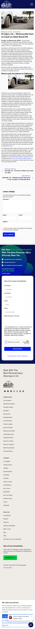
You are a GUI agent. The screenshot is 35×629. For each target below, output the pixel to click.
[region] (17, 614)
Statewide (6, 505)
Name (5, 215)
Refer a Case (7, 529)
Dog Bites (6, 410)
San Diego (6, 475)
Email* (6, 300)
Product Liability (7, 424)
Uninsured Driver (8, 451)
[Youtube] (4, 391)
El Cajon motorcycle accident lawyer (21, 158)
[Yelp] (17, 391)
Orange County (7, 464)
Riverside (5, 478)
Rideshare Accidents (9, 403)
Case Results (7, 515)
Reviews (5, 519)
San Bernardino (7, 471)
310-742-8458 (8, 271)
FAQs (4, 535)
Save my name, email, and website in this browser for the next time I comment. (17, 229)
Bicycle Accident (8, 427)
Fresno (5, 502)
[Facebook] (8, 391)
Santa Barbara (7, 485)
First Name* (7, 285)
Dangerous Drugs (8, 437)
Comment (6, 199)
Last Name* (7, 293)
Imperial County (7, 498)
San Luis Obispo (7, 495)
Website (5, 221)
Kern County (6, 488)
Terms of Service (22, 356)
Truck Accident (7, 420)
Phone (6, 308)
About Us (5, 522)
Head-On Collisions (8, 444)
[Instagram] (14, 391)
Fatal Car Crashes (8, 441)
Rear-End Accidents (8, 447)
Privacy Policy (12, 356)
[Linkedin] (11, 391)
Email (21, 215)
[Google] (20, 391)
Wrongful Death (7, 417)
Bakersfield (6, 491)
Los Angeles (6, 461)
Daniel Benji (17, 31)
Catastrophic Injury (8, 434)
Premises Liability (8, 407)
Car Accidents (7, 400)
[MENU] (32, 4)
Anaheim (5, 468)
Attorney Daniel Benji (9, 525)
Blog (4, 532)
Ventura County (7, 481)
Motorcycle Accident (9, 431)
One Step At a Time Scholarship (12, 539)
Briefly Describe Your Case (11, 316)
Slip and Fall (6, 414)
